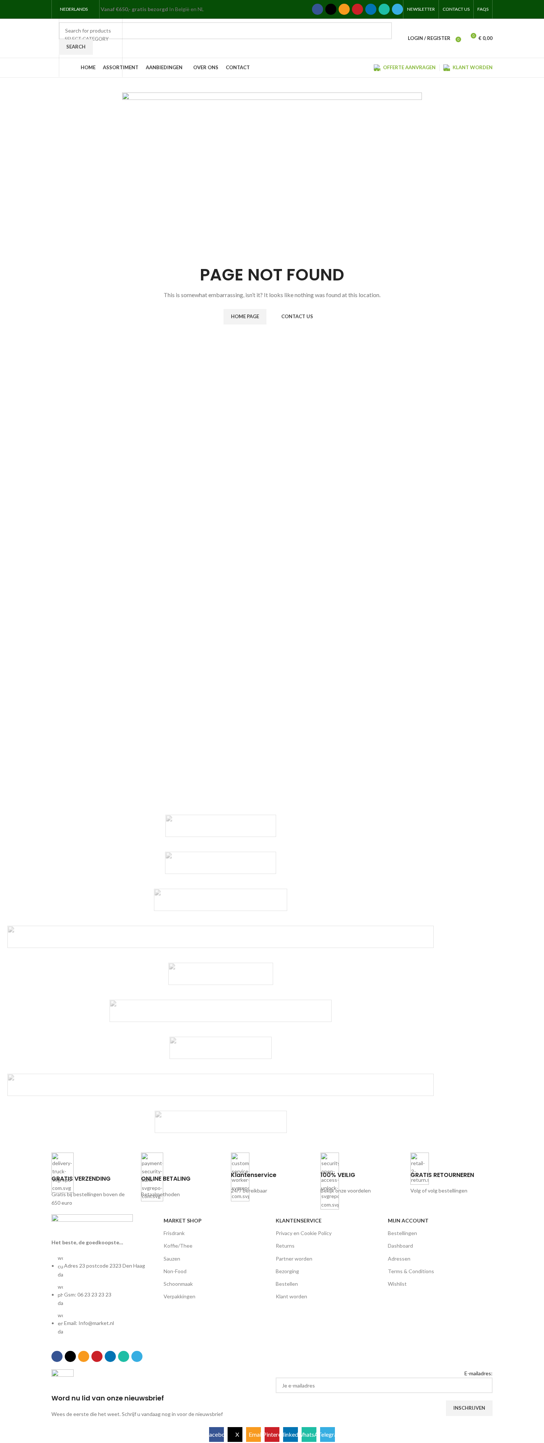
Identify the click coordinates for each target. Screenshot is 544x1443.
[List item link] (103, 1298)
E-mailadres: (478, 1373)
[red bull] (220, 899)
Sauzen (172, 1258)
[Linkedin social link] (370, 9)
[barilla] (220, 1121)
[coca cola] (220, 1084)
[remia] (220, 862)
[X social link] (330, 9)
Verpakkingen (179, 1296)
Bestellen (287, 1284)
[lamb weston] (220, 936)
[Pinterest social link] (357, 9)
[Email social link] (344, 9)
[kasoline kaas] (220, 973)
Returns (285, 1245)
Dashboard (400, 1245)
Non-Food (175, 1271)
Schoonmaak (178, 1284)
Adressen (399, 1258)
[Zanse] (220, 825)
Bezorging (287, 1271)
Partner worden (294, 1258)
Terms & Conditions (411, 1271)
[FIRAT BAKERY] (220, 1010)
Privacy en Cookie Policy (304, 1233)
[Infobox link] (92, 1180)
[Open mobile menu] (209, 9)
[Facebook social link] (317, 9)
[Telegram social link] (397, 9)
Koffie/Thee (178, 1245)
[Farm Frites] (220, 1047)
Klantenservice (299, 1220)
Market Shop (183, 1220)
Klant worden (291, 1296)
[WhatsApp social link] (384, 9)
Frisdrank (174, 1233)
